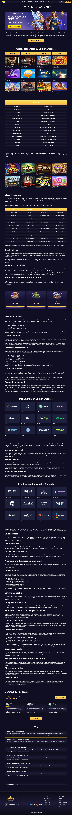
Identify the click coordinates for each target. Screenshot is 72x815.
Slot (59, 53)
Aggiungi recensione (60, 697)
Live (27, 53)
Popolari (11, 53)
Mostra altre (36, 718)
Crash (43, 53)
